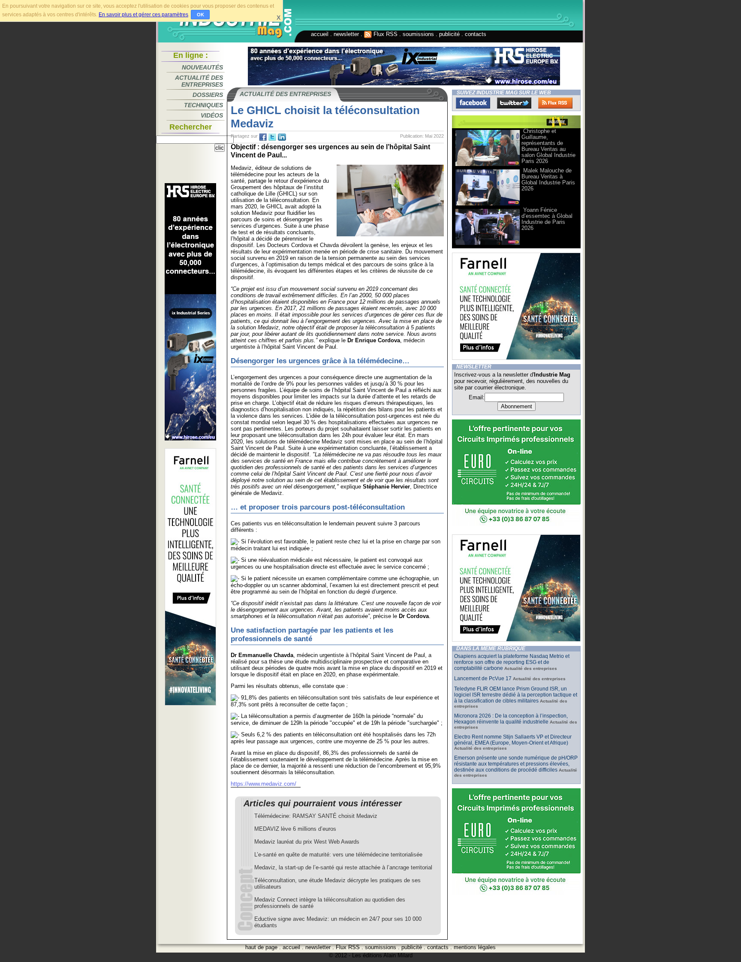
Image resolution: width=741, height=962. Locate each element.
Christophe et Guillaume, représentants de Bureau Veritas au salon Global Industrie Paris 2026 (548, 146)
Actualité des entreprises (199, 81)
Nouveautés (202, 67)
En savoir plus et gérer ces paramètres (143, 15)
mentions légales (475, 947)
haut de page (261, 947)
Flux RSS (385, 34)
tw (272, 137)
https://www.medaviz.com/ (263, 784)
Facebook (473, 103)
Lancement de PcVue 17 (483, 679)
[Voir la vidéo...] (487, 165)
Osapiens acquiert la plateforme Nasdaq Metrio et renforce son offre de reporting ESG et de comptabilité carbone (511, 662)
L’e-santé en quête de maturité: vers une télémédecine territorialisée (338, 854)
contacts (475, 34)
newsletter (346, 34)
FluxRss (555, 103)
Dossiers (208, 94)
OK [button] (200, 14)
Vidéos (212, 115)
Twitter (514, 103)
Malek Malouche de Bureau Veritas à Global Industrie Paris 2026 (548, 179)
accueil (319, 34)
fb (263, 137)
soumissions (418, 34)
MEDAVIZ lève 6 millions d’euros (295, 829)
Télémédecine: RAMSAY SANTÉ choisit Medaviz (315, 816)
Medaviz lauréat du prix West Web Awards (306, 841)
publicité (449, 34)
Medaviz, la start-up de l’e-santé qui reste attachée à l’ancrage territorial (343, 867)
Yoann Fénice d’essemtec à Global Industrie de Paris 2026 (546, 219)
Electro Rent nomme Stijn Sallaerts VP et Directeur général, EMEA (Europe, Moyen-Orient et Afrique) (513, 740)
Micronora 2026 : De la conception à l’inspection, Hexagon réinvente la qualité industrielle (511, 719)
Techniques (203, 105)
